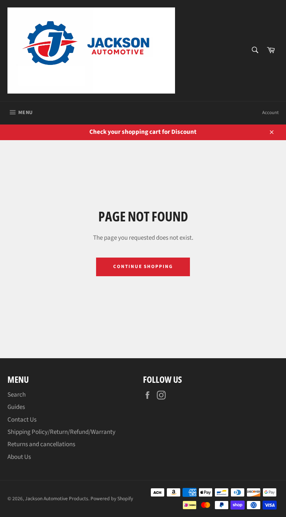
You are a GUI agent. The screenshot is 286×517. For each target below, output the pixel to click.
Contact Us (21, 419)
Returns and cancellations (41, 444)
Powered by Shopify (111, 498)
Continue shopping (143, 266)
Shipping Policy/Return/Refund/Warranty (61, 432)
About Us (19, 457)
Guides (16, 407)
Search (16, 394)
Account (270, 112)
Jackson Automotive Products (56, 498)
